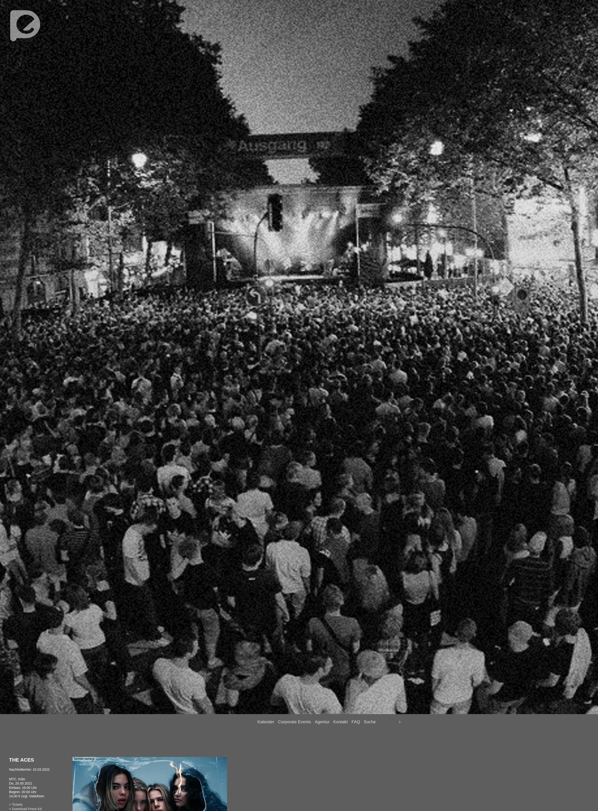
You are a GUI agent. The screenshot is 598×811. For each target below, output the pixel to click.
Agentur (322, 722)
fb (386, 722)
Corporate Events (294, 722)
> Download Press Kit (25, 809)
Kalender (265, 722)
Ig (392, 722)
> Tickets (16, 804)
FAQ (355, 722)
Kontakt (340, 722)
